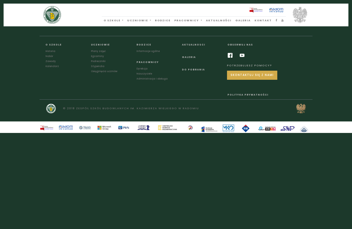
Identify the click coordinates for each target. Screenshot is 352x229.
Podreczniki (98, 61)
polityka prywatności (247, 94)
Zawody (50, 61)
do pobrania (193, 69)
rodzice (162, 20)
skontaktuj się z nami (252, 75)
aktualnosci (193, 44)
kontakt (263, 20)
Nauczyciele (144, 73)
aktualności (219, 20)
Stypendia (97, 66)
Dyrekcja (142, 68)
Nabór (49, 56)
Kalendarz (52, 66)
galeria (243, 20)
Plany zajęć (98, 51)
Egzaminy (97, 56)
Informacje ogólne (148, 51)
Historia (50, 51)
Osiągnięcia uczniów (104, 71)
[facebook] (231, 55)
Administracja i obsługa (152, 78)
